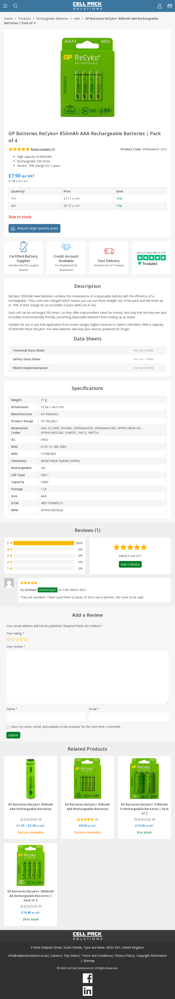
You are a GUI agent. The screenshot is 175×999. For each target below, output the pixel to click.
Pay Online (71, 956)
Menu (5, 6)
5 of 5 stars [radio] (25, 639)
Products (24, 18)
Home (8, 18)
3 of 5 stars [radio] (17, 639)
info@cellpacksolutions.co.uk (28, 956)
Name (12, 709)
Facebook (87, 978)
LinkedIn (87, 991)
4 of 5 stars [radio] (21, 639)
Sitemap (89, 961)
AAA (77, 18)
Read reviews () (43, 149)
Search (15, 6)
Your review (15, 647)
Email (94, 709)
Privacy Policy (124, 956)
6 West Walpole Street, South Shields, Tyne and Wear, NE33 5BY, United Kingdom (87, 947)
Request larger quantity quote (37, 228)
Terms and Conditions (97, 956)
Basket (170, 6)
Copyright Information (151, 956)
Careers (56, 956)
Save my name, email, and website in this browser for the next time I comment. (66, 727)
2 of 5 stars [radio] (13, 639)
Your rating (15, 633)
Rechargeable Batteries (52, 18)
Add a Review (130, 564)
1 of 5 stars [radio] (8, 639)
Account (160, 6)
